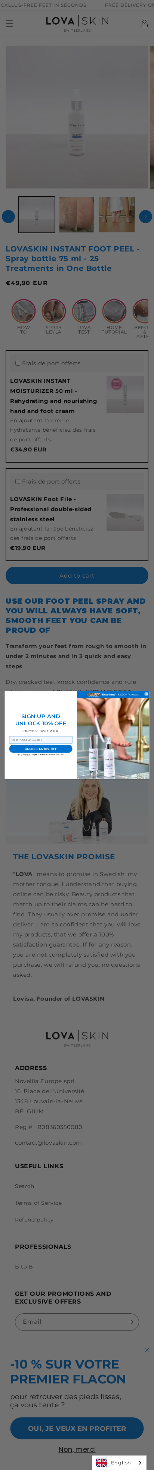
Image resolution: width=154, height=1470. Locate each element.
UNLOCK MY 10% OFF (41, 748)
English (121, 1463)
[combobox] (119, 1462)
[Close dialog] (146, 693)
